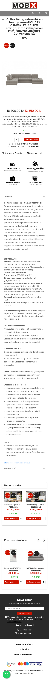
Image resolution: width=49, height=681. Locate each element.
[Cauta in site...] (46, 13)
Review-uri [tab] (10, 468)
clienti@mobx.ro (26, 633)
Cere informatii (36, 153)
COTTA (24, 38)
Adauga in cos (31, 139)
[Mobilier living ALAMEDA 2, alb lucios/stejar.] (36, 496)
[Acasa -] (24, 5)
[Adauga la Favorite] (21, 518)
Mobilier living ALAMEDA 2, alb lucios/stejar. (36, 505)
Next (45, 77)
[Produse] (3, 14)
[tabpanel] (24, 74)
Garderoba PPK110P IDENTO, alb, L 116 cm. (13, 568)
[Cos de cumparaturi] (40, 13)
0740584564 (25, 629)
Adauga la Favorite (13, 153)
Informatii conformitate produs (17, 463)
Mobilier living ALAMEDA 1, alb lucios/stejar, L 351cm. (13, 505)
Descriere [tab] (8, 196)
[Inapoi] (2, 19)
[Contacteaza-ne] (33, 13)
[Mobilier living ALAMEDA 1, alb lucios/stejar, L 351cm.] (13, 496)
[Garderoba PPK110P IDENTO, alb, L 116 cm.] (13, 555)
